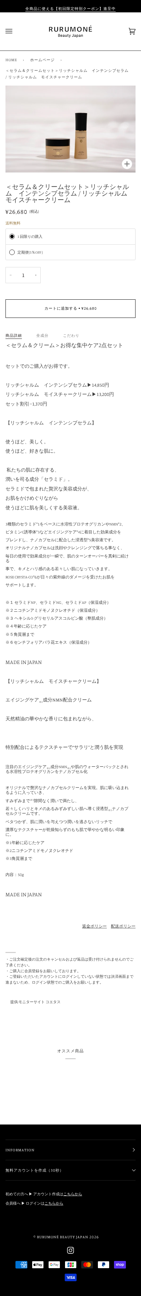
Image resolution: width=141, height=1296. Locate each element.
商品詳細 (13, 335)
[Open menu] (15, 31)
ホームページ (42, 59)
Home (11, 59)
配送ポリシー (123, 926)
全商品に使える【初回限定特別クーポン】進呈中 (70, 8)
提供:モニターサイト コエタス (35, 1002)
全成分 (42, 335)
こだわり (71, 335)
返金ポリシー (94, 926)
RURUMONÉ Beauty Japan (62, 1236)
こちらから (72, 1194)
